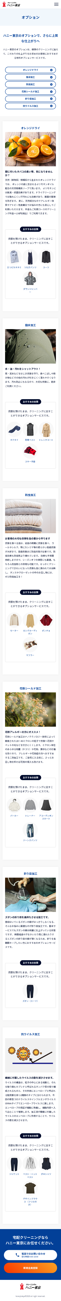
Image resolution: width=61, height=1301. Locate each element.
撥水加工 (30, 77)
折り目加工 (30, 98)
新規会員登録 (30, 1268)
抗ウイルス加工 (30, 105)
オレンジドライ (30, 69)
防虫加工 (30, 84)
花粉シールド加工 (30, 91)
